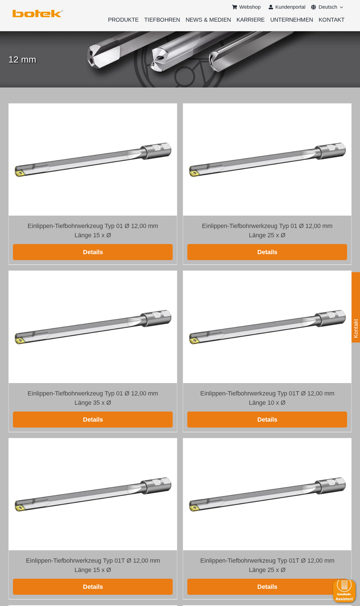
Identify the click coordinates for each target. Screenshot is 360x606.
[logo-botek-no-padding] (38, 12)
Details (93, 252)
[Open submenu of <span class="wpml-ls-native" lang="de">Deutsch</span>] (340, 7)
